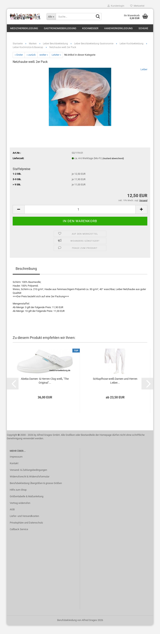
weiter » (43, 54)
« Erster (19, 54)
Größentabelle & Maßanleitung (26, 496)
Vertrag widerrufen (20, 503)
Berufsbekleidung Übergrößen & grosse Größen (36, 483)
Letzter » (56, 54)
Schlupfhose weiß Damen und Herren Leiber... (115, 380)
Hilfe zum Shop (18, 489)
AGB (12, 509)
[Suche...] (97, 16)
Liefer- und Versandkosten (24, 516)
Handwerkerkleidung (118, 28)
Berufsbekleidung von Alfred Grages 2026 (80, 620)
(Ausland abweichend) (113, 158)
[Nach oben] (149, 628)
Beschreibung (26, 269)
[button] (18, 209)
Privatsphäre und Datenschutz (26, 522)
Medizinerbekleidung (24, 28)
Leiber (143, 69)
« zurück (31, 54)
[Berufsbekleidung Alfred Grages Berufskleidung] (25, 16)
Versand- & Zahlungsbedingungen (28, 469)
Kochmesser (90, 28)
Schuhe (143, 28)
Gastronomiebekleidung (60, 28)
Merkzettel (138, 5)
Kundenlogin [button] (117, 5)
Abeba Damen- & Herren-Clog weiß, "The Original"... (45, 380)
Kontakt (14, 463)
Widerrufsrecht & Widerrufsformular (29, 476)
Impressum (16, 456)
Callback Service (19, 529)
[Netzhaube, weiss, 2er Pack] (80, 96)
